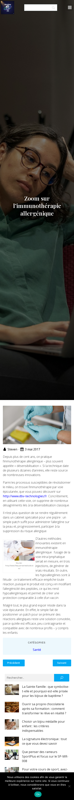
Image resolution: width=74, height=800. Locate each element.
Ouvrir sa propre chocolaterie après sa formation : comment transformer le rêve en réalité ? (44, 708)
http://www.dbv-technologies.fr (25, 496)
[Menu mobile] (70, 7)
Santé (37, 650)
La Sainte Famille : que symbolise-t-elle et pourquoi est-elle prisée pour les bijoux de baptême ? (45, 691)
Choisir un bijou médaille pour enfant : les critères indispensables (43, 726)
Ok (38, 794)
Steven (12, 449)
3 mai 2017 (32, 449)
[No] (69, 786)
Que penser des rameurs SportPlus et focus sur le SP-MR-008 (45, 756)
